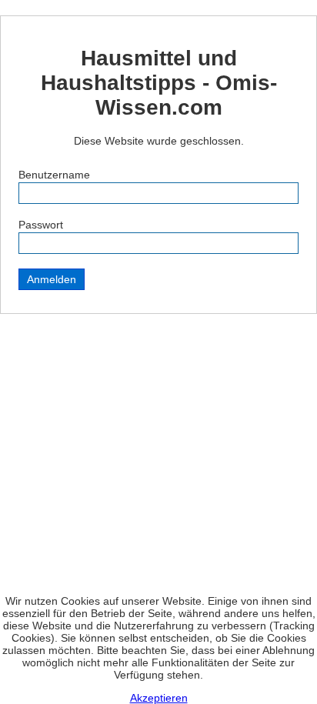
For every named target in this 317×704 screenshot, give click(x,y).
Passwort (40, 225)
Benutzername (54, 174)
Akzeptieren (159, 698)
